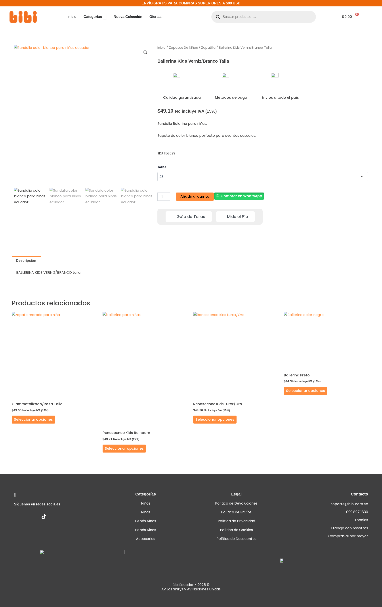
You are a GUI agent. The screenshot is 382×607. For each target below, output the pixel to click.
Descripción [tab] (26, 260)
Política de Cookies (236, 529)
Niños (145, 503)
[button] (145, 52)
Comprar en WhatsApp (241, 195)
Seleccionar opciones (33, 419)
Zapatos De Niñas (183, 47)
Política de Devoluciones (236, 503)
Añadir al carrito (194, 196)
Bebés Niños (145, 529)
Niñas (145, 512)
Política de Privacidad (236, 521)
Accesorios (145, 538)
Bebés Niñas (145, 521)
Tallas (161, 167)
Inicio (161, 47)
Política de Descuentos (236, 538)
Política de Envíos (236, 512)
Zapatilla (208, 47)
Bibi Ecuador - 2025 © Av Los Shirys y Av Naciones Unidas (191, 587)
